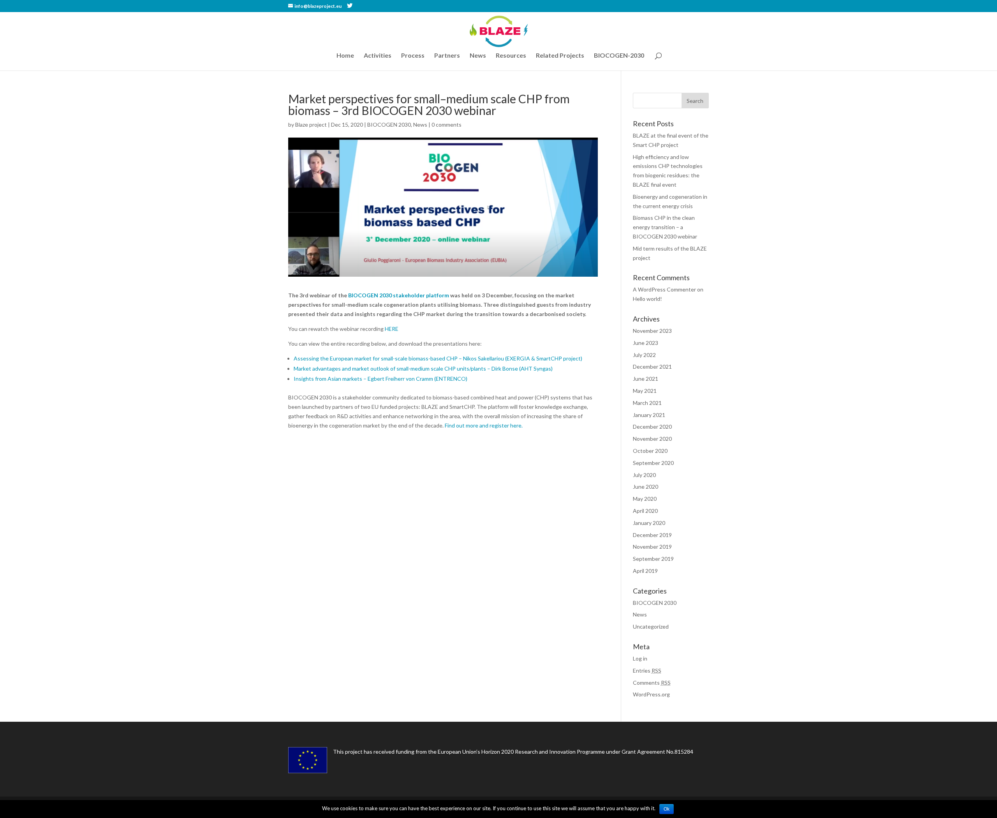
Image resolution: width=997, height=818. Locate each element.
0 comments (447, 124)
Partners (447, 56)
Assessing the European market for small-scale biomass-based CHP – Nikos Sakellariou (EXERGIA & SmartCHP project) (438, 358)
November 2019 (652, 546)
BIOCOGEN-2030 (619, 56)
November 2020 (652, 438)
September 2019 (653, 558)
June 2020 (645, 486)
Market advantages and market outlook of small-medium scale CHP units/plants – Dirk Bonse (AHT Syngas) (423, 368)
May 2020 (645, 498)
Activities (377, 56)
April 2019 (645, 570)
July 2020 (644, 475)
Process (413, 56)
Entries (647, 670)
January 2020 (649, 522)
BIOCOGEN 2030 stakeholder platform (398, 295)
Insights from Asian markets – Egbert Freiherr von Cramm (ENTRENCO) (380, 378)
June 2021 (645, 378)
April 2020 (645, 510)
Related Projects (560, 56)
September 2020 (653, 462)
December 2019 (652, 535)
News (478, 56)
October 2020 (650, 450)
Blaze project (311, 124)
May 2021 (645, 390)
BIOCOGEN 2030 (389, 124)
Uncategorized (651, 626)
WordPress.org (651, 694)
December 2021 (652, 366)
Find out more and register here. (484, 425)
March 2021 (647, 402)
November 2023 (652, 330)
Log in (640, 658)
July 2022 (644, 355)
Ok (666, 809)
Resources (511, 56)
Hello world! (647, 298)
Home (345, 56)
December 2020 (652, 426)
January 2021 (649, 415)
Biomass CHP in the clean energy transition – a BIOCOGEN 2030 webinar (665, 227)
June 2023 (645, 342)
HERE (391, 328)
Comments (652, 682)
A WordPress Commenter (664, 289)
